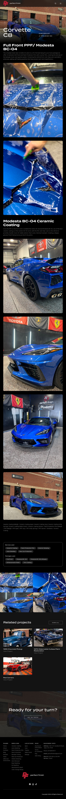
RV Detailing (15, 765)
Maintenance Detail (17, 767)
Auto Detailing (16, 748)
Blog (4, 752)
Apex (26, 746)
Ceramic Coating (16, 746)
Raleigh (27, 754)
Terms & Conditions (38, 750)
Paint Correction (16, 752)
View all (55, 622)
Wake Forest (28, 752)
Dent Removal (16, 761)
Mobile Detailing (16, 759)
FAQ (36, 753)
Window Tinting (16, 754)
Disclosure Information (38, 746)
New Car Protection (17, 756)
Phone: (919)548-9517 (50, 750)
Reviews (5, 754)
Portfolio (5, 750)
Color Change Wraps (17, 769)
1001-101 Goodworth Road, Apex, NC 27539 (54, 747)
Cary (26, 748)
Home (5, 746)
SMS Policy (38, 756)
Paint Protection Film (17, 750)
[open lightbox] (16, 582)
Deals (4, 756)
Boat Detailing (16, 763)
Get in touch (33, 717)
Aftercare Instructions (6, 759)
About (5, 748)
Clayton (27, 750)
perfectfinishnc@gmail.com (53, 753)
